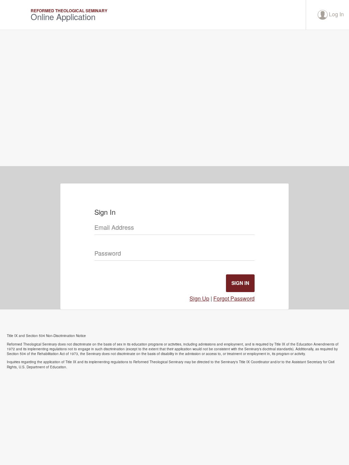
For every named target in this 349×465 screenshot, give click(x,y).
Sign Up (199, 298)
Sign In (240, 282)
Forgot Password (234, 298)
